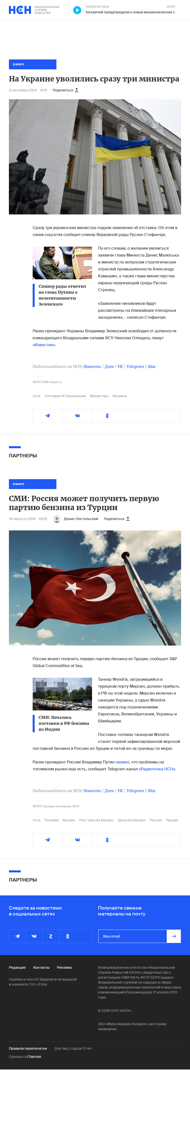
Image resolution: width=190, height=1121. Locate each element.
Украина (119, 396)
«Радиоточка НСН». (157, 769)
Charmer (34, 1056)
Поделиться (63, 90)
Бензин (69, 820)
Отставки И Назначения (65, 396)
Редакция (17, 967)
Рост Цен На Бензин (96, 820)
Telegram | (137, 366)
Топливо (52, 820)
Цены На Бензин (132, 820)
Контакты (41, 967)
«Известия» (44, 344)
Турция (172, 820)
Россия (156, 820)
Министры (99, 396)
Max (152, 366)
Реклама (64, 967)
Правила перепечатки (28, 1048)
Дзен (109, 366)
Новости (92, 366)
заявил (122, 762)
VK (120, 366)
